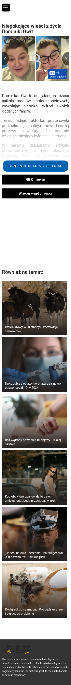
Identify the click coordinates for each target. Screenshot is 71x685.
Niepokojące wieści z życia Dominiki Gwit (32, 28)
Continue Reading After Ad (35, 166)
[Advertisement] (35, 233)
